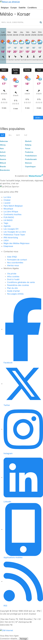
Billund (3, 163)
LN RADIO (8, 220)
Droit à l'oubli (13, 279)
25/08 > (38, 117)
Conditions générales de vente (21, 282)
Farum (27, 148)
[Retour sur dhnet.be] (21, 1)
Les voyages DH (11, 229)
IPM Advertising (11, 237)
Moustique (8, 208)
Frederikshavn (31, 155)
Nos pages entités (15, 294)
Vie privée (11, 273)
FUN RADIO (9, 217)
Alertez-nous (13, 265)
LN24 (6, 240)
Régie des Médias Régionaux (17, 243)
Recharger (23, 639)
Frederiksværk (31, 159)
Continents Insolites (12, 214)
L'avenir (7, 203)
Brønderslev (5, 170)
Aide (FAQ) (12, 257)
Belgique (5, 7)
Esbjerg (28, 145)
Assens (3, 159)
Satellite (22, 7)
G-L (10, 135)
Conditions (32, 7)
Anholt (2, 152)
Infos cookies (13, 276)
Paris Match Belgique (13, 206)
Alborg (2, 145)
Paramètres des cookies (18, 285)
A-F (2, 135)
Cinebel (7, 200)
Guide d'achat (13, 291)
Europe (14, 7)
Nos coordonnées (15, 262)
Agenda (7, 226)
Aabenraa (4, 141)
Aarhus (3, 155)
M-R (18, 135)
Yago (6, 223)
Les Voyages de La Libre (15, 232)
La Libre (7, 197)
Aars (2, 148)
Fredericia (29, 152)
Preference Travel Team (14, 234)
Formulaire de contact (17, 259)
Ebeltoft (28, 141)
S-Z (25, 135)
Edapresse (8, 246)
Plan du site (12, 288)
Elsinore (28, 163)
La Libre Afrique (11, 211)
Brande (3, 166)
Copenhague (30, 166)
